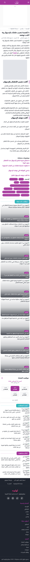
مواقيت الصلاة (25, 542)
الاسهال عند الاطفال (22, 192)
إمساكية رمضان (25, 544)
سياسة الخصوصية (18, 483)
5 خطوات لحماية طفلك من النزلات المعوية (15, 165)
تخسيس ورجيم (25, 529)
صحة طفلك (13, 179)
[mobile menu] (28, 2)
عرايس (27, 511)
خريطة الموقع (8, 480)
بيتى (28, 527)
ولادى (27, 516)
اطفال (21, 179)
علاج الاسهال (8, 188)
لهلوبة (15, 53)
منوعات (27, 550)
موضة (27, 534)
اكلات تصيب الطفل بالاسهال (11, 195)
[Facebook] (21, 498)
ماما (27, 514)
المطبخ (27, 524)
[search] (4, 2)
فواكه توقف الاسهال (9, 192)
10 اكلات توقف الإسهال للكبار (20, 175)
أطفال (16, 182)
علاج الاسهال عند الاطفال (21, 188)
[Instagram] (12, 498)
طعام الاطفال (24, 182)
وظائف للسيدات (25, 552)
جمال (27, 532)
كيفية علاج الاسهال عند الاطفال (19, 185)
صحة (27, 547)
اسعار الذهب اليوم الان (19, 480)
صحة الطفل (25, 195)
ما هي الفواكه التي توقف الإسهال (18, 170)
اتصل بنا (9, 483)
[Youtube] (8, 498)
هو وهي (26, 509)
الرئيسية (27, 506)
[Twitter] (17, 498)
